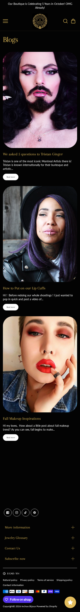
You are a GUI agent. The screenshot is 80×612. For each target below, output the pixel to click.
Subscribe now (15, 559)
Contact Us (12, 548)
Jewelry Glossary (16, 538)
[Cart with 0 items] (73, 21)
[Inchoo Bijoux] (40, 21)
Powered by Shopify (47, 606)
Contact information (13, 585)
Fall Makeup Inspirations (22, 418)
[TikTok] (26, 512)
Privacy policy (27, 580)
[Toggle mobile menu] (16, 21)
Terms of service (45, 580)
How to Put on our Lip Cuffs (24, 288)
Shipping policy (64, 580)
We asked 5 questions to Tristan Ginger (33, 154)
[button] (73, 21)
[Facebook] (8, 512)
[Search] (65, 21)
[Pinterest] (34, 512)
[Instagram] (17, 512)
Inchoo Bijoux (29, 606)
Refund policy (10, 580)
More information (17, 527)
